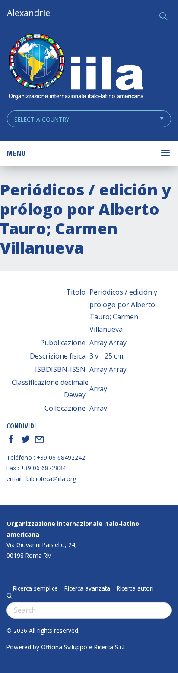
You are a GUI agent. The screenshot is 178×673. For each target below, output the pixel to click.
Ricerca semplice (35, 588)
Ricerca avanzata (87, 588)
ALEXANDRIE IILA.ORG (75, 67)
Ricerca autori (135, 588)
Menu (16, 153)
